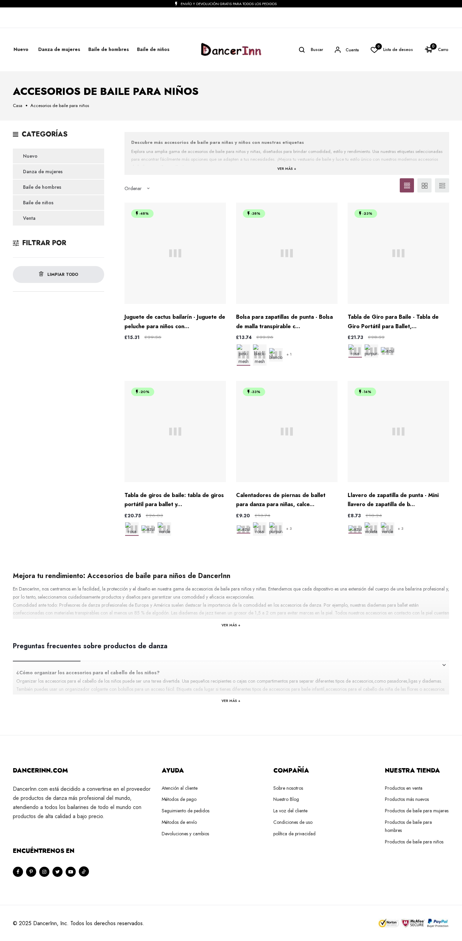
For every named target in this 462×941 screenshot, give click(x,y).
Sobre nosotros (288, 788)
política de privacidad (294, 833)
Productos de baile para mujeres (416, 810)
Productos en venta (403, 788)
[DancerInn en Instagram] (44, 872)
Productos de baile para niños (414, 841)
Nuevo (21, 49)
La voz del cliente (290, 810)
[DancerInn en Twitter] (57, 872)
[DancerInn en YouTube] (71, 872)
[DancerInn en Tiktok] (84, 871)
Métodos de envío (179, 822)
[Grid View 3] (407, 185)
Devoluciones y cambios (185, 833)
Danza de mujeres (43, 171)
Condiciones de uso (293, 822)
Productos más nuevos (407, 799)
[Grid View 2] (424, 185)
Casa (17, 105)
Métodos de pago (179, 799)
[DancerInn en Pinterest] (31, 872)
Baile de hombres (42, 187)
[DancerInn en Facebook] (18, 872)
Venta (29, 218)
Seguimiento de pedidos (185, 810)
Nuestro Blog (286, 799)
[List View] (442, 185)
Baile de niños (38, 202)
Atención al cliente (180, 788)
